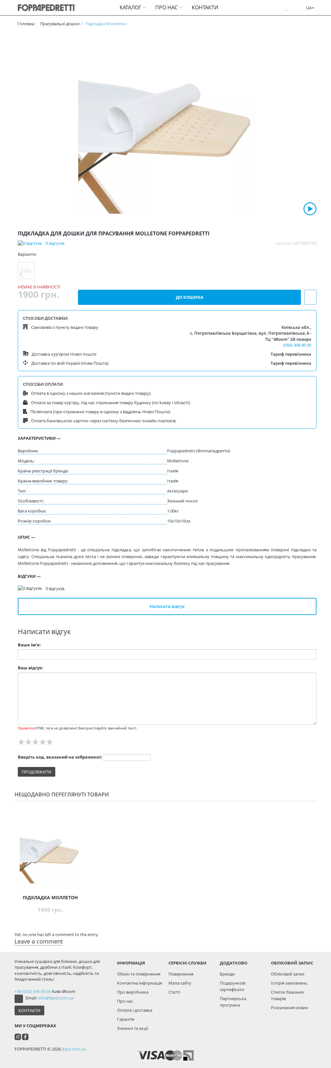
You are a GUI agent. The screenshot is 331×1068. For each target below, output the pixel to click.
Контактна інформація (139, 983)
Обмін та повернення (138, 974)
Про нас (125, 1001)
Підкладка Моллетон (50, 897)
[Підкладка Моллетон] (26, 270)
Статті (174, 992)
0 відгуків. (55, 243)
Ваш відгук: (30, 668)
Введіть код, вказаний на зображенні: (60, 757)
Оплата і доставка (134, 1010)
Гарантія (125, 1019)
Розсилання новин (289, 1007)
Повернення (180, 974)
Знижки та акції (132, 1028)
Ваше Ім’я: (29, 645)
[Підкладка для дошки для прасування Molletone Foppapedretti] (167, 124)
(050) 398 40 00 (297, 345)
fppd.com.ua (74, 1049)
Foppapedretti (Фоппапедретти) (198, 451)
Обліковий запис (287, 974)
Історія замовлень (289, 983)
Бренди (227, 974)
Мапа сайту (179, 983)
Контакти (29, 1010)
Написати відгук (167, 606)
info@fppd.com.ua (55, 998)
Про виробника (132, 992)
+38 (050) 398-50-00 (33, 991)
